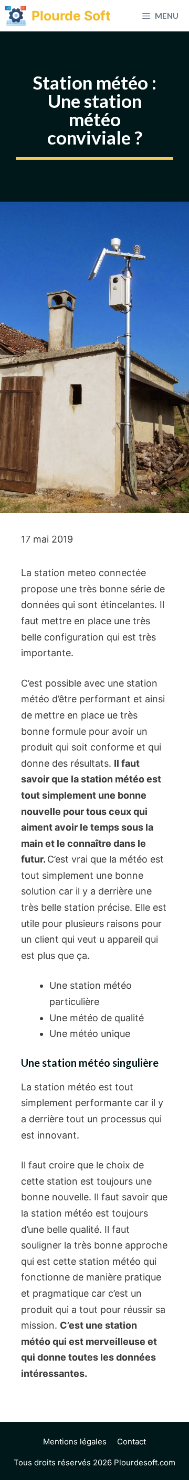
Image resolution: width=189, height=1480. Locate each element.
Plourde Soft (71, 16)
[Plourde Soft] (15, 15)
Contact (131, 1441)
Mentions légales (75, 1441)
